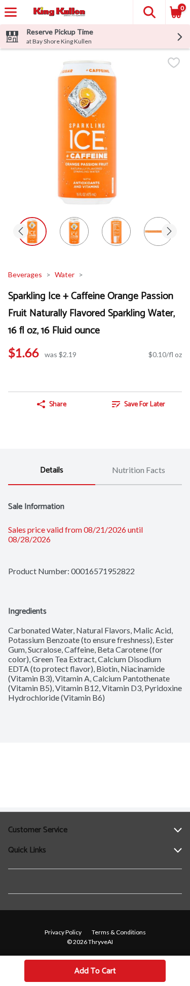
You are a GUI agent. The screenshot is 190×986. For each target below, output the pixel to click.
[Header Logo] (57, 12)
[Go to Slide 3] (116, 231)
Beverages (25, 274)
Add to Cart (95, 971)
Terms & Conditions (119, 932)
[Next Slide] (169, 231)
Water (64, 274)
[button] (149, 12)
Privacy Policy (63, 932)
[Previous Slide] (20, 231)
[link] (138, 404)
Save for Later (144, 404)
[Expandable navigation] (10, 12)
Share (57, 404)
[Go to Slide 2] (74, 231)
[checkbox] (174, 63)
